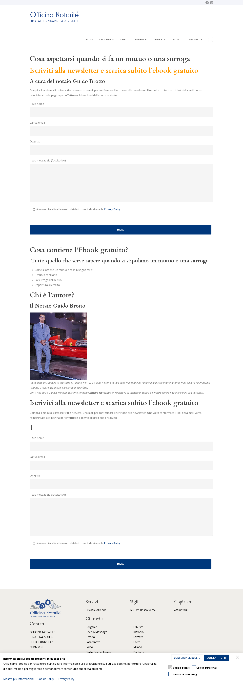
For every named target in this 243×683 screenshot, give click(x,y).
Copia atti (160, 39)
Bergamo (91, 627)
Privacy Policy (112, 209)
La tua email (37, 122)
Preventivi (141, 39)
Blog (176, 39)
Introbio (138, 632)
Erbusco (138, 627)
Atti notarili (181, 610)
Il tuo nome (37, 104)
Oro (137, 610)
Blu (132, 610)
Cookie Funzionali (206, 667)
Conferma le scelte (187, 658)
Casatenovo (93, 642)
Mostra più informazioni (18, 679)
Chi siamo (105, 39)
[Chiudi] (238, 658)
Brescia (90, 637)
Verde (152, 610)
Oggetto (35, 141)
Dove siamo (193, 39)
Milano (137, 647)
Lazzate (138, 637)
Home (89, 39)
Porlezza (138, 652)
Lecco (136, 642)
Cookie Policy (46, 679)
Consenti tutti (216, 658)
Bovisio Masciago (96, 632)
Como (89, 647)
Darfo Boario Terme (98, 652)
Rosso (144, 610)
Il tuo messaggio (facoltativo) (48, 160)
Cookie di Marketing (185, 674)
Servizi (124, 39)
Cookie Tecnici (181, 667)
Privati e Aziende (96, 610)
